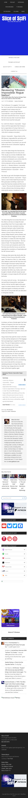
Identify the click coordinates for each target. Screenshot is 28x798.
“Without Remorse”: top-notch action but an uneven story (5, 484)
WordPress (23, 794)
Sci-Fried (10, 758)
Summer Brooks (9, 682)
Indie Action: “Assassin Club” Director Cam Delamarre (14, 484)
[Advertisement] (14, 38)
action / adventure (11, 411)
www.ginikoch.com (13, 461)
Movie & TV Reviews (14, 632)
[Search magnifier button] (25, 498)
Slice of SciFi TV (5, 770)
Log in (14, 795)
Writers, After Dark (6, 764)
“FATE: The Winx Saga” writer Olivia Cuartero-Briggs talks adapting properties (15, 684)
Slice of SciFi (14, 19)
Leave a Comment (19, 101)
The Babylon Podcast (7, 766)
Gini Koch (11, 101)
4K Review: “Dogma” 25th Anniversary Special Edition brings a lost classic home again (15, 670)
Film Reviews (10, 409)
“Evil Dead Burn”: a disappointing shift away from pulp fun (15, 645)
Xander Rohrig (9, 662)
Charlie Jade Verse (6, 768)
